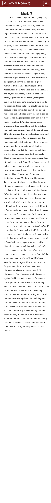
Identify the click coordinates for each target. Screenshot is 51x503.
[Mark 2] (3, 251)
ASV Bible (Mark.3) (19, 3)
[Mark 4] (48, 251)
